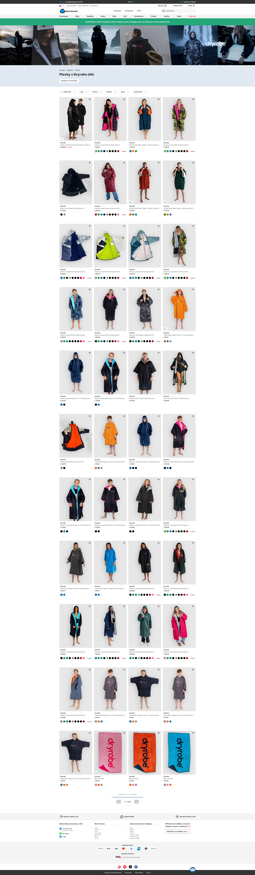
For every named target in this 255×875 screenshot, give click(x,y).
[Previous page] (118, 802)
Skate (103, 16)
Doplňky (90, 16)
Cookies (148, 872)
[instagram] (119, 866)
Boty (77, 16)
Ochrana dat (128, 872)
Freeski (153, 16)
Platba (131, 831)
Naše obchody (71, 6)
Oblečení (70, 70)
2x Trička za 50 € (148, 22)
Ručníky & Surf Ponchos (69, 81)
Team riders (98, 833)
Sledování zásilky (134, 838)
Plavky (77, 70)
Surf (125, 16)
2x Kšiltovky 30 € (164, 22)
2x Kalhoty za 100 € (108, 22)
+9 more (124, 151)
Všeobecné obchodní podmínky (113, 872)
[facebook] (136, 866)
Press (96, 836)
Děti (139, 10)
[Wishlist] (90, 98)
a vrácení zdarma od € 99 (71, 2)
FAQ (131, 827)
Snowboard (138, 16)
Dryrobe (62, 70)
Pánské (117, 10)
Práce (96, 831)
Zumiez (97, 838)
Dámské (129, 10)
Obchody (97, 829)
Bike (114, 16)
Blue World (94, 6)
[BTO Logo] (81, 10)
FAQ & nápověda (83, 6)
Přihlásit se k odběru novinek (178, 831)
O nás (96, 827)
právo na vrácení (188, 2)
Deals (179, 16)
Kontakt (132, 829)
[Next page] (136, 802)
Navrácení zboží (134, 835)
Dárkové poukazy (134, 836)
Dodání (132, 833)
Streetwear (63, 16)
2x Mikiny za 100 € (122, 22)
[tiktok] (130, 866)
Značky (166, 16)
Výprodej (192, 16)
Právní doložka (139, 872)
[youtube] (124, 866)
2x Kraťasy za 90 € (136, 22)
